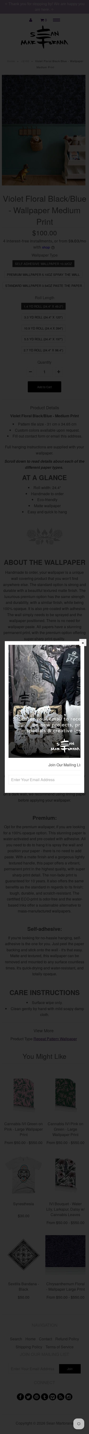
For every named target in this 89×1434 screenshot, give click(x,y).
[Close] (82, 642)
